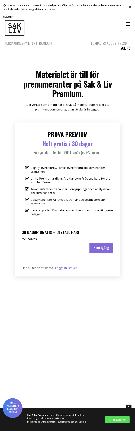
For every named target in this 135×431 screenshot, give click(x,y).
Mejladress (29, 239)
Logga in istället (66, 268)
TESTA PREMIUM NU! (117, 419)
